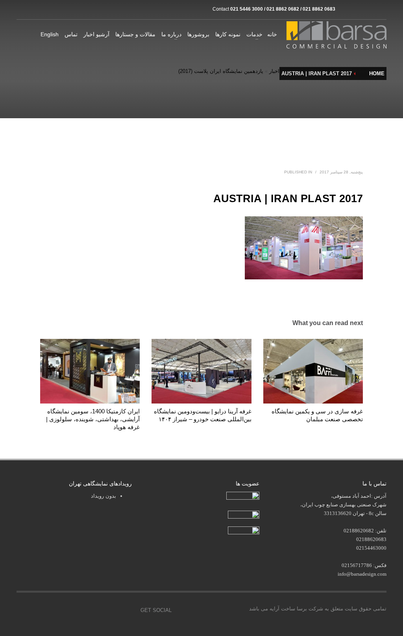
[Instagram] (345, 9)
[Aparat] (357, 9)
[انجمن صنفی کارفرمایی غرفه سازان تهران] (243, 531)
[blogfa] (369, 9)
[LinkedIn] (380, 9)
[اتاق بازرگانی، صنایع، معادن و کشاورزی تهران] (242, 497)
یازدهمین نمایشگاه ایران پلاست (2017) (220, 71)
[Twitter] (93, 610)
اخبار (274, 71)
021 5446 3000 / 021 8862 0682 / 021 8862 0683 (282, 9)
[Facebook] (75, 610)
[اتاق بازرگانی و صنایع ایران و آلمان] (243, 514)
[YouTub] (129, 610)
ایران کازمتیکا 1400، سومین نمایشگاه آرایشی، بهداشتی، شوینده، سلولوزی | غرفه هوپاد (93, 419)
